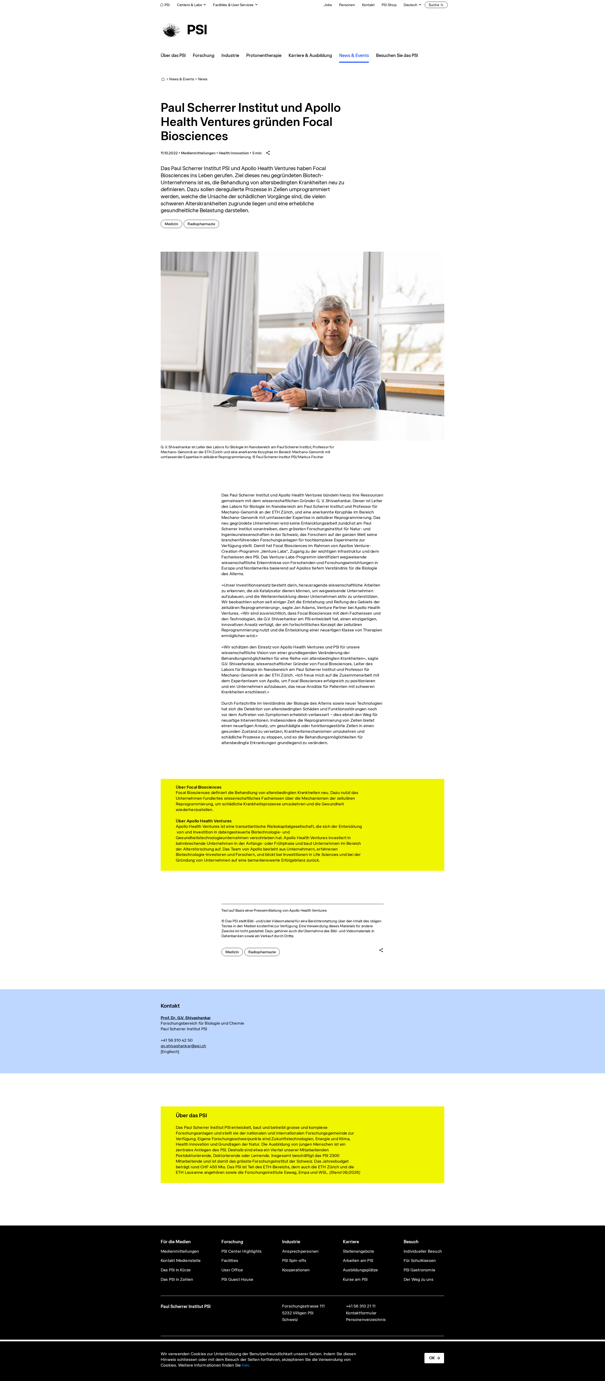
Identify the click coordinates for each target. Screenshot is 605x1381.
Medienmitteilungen (198, 153)
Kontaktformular (361, 1313)
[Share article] (268, 153)
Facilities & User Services (233, 5)
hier (245, 1365)
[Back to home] (184, 29)
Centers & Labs (189, 5)
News (202, 79)
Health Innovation (234, 153)
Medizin (173, 224)
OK (432, 1357)
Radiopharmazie (203, 224)
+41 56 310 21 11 (361, 1306)
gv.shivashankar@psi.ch (183, 1046)
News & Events (181, 79)
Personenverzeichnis (366, 1319)
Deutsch (410, 5)
